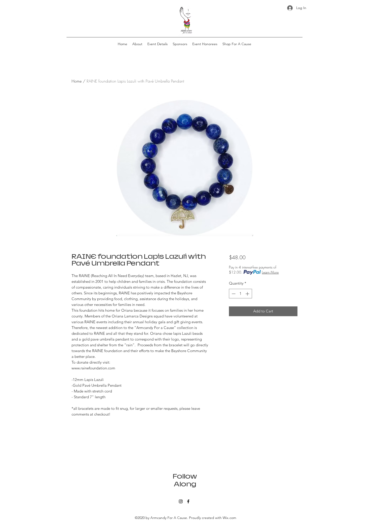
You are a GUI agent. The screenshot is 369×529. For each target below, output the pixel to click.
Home (77, 81)
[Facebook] (188, 501)
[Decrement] (233, 293)
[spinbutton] (240, 293)
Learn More (270, 272)
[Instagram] (180, 501)
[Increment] (247, 293)
